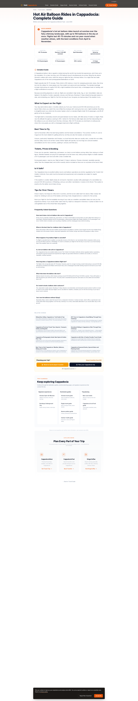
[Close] (81, 342)
